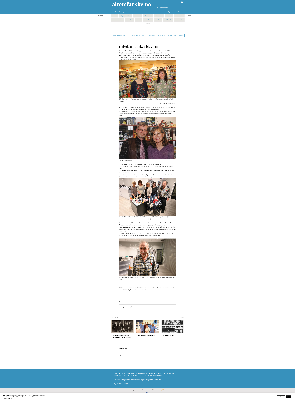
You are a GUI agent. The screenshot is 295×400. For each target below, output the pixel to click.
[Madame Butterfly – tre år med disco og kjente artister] (122, 326)
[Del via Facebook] (120, 307)
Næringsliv (121, 301)
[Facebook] (147, 393)
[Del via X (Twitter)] (123, 307)
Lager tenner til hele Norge (146, 335)
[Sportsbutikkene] (172, 326)
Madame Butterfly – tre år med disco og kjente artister (122, 336)
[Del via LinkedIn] (127, 307)
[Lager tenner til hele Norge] (147, 326)
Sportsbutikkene (168, 335)
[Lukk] (293, 397)
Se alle (182, 317)
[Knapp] (132, 4)
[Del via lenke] (131, 307)
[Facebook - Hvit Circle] (182, 2)
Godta (288, 396)
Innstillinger (280, 396)
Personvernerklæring (7, 398)
